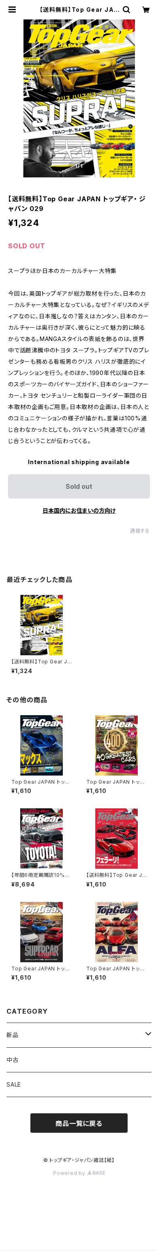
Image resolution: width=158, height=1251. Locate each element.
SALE (13, 1084)
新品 (12, 1034)
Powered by (70, 1173)
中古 (12, 1059)
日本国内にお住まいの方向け (79, 510)
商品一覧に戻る (79, 1123)
